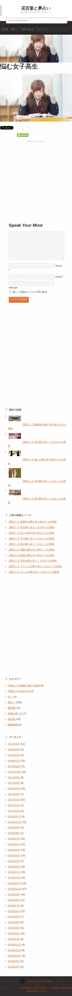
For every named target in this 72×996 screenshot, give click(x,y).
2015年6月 (14, 911)
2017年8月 (14, 783)
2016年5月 (14, 849)
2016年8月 (14, 833)
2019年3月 (14, 755)
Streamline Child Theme (33, 988)
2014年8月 (14, 966)
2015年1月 (14, 939)
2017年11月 (14, 766)
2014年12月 (14, 944)
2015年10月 (14, 888)
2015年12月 (14, 877)
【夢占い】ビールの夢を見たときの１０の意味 (33, 572)
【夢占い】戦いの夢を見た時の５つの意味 (31, 533)
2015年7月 (14, 905)
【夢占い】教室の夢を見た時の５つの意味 (31, 555)
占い (10, 696)
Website (13, 287)
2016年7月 (14, 838)
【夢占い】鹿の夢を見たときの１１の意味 (31, 544)
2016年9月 (14, 827)
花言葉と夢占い (36, 8)
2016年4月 (14, 855)
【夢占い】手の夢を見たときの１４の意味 (31, 538)
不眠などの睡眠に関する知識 (24, 685)
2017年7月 (14, 788)
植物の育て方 (15, 713)
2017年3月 (14, 799)
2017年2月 (14, 805)
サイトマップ (43, 29)
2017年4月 (14, 794)
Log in (43, 991)
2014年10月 (14, 955)
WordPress (32, 991)
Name (58, 265)
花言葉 (5, 29)
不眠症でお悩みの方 (19, 691)
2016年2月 (14, 866)
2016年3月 (14, 861)
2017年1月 (14, 810)
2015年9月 (14, 894)
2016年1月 (14, 872)
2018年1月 (14, 760)
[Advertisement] (36, 179)
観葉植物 (13, 724)
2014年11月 (14, 950)
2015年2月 (14, 933)
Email (58, 276)
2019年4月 (14, 749)
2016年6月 (14, 844)
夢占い (15, 29)
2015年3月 (14, 927)
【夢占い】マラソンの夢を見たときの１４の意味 (35, 566)
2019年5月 (14, 744)
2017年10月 (14, 772)
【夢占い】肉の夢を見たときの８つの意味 (31, 527)
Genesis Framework (60, 988)
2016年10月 (14, 822)
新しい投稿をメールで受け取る (30, 292)
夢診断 (11, 708)
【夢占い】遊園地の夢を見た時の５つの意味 (32, 521)
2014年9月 (14, 961)
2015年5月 (14, 916)
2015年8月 (14, 900)
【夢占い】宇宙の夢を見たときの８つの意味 (32, 560)
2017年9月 (14, 777)
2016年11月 (14, 816)
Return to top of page (39, 981)
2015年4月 (14, 922)
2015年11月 (14, 883)
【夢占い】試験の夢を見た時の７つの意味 (31, 549)
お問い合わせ (27, 29)
